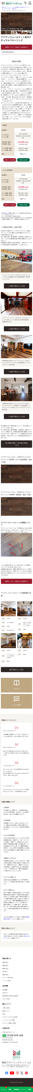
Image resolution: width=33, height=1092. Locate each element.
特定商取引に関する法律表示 (10, 996)
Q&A (3, 1014)
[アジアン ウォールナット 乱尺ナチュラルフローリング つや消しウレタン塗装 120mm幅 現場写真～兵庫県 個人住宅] (19, 32)
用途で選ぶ (5, 974)
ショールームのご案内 (8, 1020)
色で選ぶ (4, 971)
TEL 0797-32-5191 (7, 1038)
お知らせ (4, 993)
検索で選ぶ (5, 962)
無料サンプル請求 (10, 160)
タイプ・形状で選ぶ (8, 977)
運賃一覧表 (7, 213)
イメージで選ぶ (6, 981)
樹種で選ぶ (5, 965)
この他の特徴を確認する (7, 52)
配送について (6, 1011)
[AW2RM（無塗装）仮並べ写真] (8, 32)
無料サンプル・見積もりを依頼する (16, 47)
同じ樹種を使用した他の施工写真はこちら (16, 444)
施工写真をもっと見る (17, 669)
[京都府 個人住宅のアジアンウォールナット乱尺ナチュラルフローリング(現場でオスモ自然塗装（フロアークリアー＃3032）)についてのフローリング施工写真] (29, 32)
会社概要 (4, 990)
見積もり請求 (23, 160)
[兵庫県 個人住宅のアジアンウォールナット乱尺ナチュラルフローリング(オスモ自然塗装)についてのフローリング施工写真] (24, 32)
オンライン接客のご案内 (9, 1023)
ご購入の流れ (6, 1008)
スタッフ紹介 (6, 999)
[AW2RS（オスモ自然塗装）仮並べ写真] (3, 32)
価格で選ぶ (5, 968)
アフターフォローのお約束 (9, 1017)
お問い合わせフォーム (8, 1032)
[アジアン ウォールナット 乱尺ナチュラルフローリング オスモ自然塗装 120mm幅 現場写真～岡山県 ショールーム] (13, 32)
